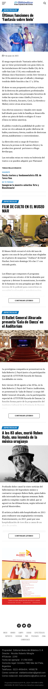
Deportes (8, 636)
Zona (43, 636)
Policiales (35, 636)
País (26, 636)
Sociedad (18, 636)
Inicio (5, 632)
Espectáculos (40, 632)
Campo (21, 632)
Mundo (13, 632)
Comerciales (25, 639)
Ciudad (28, 632)
